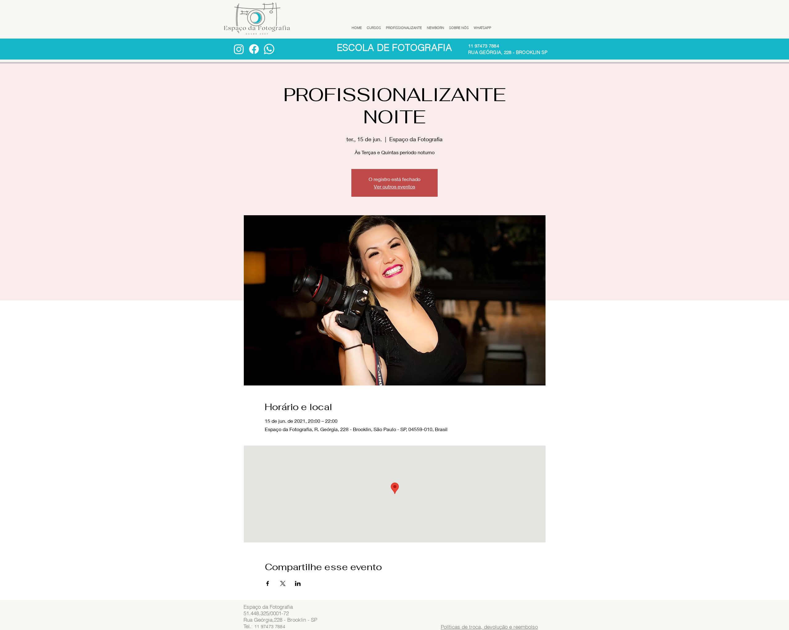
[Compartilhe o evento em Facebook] (268, 583)
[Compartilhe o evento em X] (283, 583)
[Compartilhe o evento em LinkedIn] (298, 583)
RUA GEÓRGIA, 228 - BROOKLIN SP (507, 52)
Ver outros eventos (394, 186)
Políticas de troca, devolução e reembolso (489, 627)
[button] (373, 25)
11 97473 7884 (483, 46)
